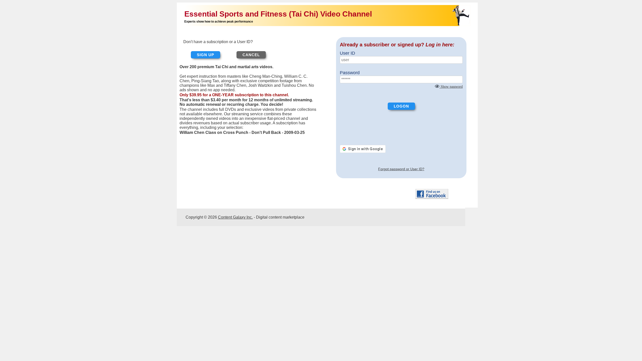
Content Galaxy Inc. (235, 217)
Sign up (205, 55)
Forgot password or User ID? (401, 169)
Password (350, 72)
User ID (347, 53)
